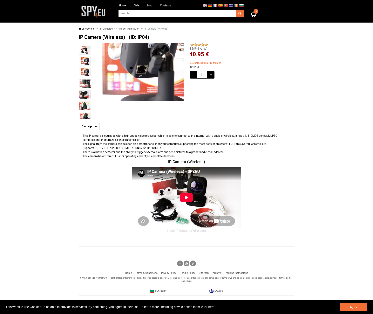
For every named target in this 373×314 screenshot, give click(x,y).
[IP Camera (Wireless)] (85, 50)
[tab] (89, 126)
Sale (136, 5)
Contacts (165, 5)
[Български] (241, 5)
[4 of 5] (202, 45)
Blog (150, 5)
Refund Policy (187, 272)
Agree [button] (354, 307)
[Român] (236, 5)
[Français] (215, 5)
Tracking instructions (236, 272)
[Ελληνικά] (231, 5)
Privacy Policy (168, 272)
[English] (204, 5)
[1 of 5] (192, 45)
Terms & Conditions (147, 272)
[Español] (220, 5)
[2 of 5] (195, 45)
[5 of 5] (206, 45)
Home (122, 5)
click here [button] (207, 307)
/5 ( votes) (198, 48)
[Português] (225, 5)
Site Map (204, 272)
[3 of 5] (199, 45)
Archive (217, 272)
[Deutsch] (210, 5)
